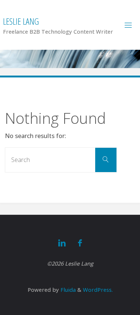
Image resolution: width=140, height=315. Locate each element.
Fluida (67, 289)
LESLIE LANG (21, 21)
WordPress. (98, 289)
